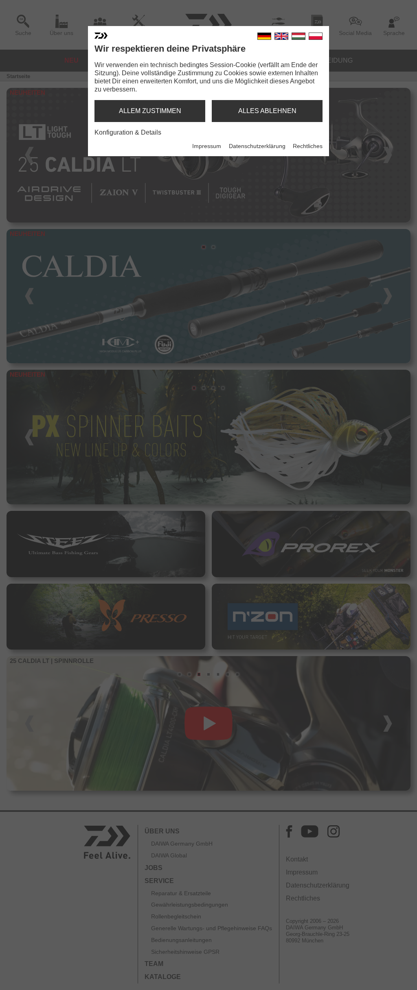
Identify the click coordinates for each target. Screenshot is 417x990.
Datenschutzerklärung (257, 146)
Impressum (206, 146)
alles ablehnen (267, 110)
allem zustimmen (150, 110)
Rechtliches (308, 146)
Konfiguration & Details (127, 132)
